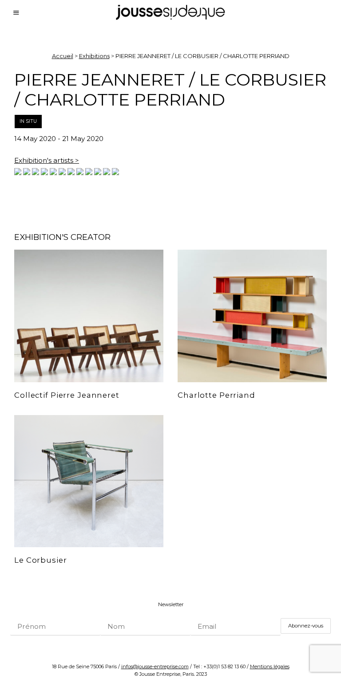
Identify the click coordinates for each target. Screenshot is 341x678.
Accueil (62, 55)
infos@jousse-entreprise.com (155, 666)
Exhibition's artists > (46, 160)
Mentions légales (269, 666)
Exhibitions (94, 55)
